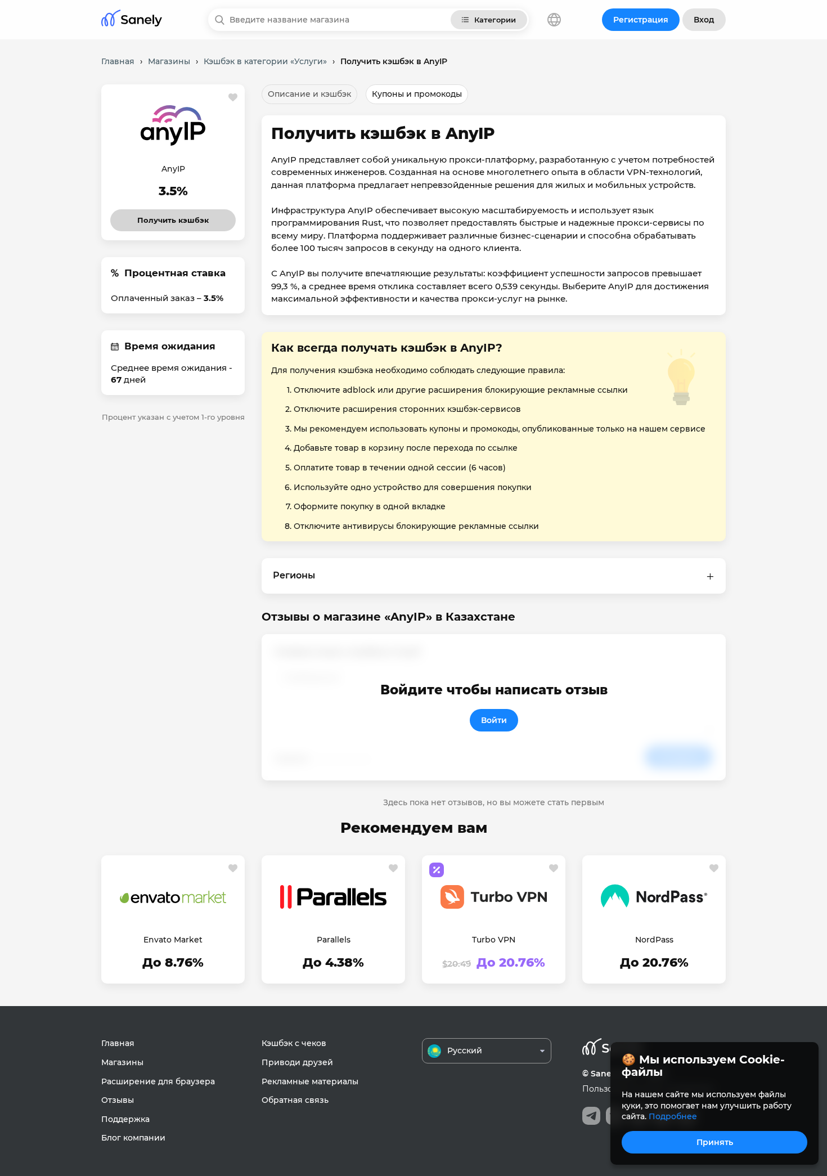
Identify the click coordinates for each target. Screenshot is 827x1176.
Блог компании (133, 1138)
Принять (714, 1142)
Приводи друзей (297, 1062)
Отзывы (117, 1100)
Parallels (333, 940)
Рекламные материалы (310, 1081)
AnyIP (173, 169)
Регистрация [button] (640, 20)
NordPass (654, 940)
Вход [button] (704, 20)
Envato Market (173, 940)
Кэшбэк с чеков (294, 1043)
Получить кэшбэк (173, 217)
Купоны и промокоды (417, 94)
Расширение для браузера (158, 1081)
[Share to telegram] (591, 1116)
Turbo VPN (493, 940)
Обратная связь (295, 1100)
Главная (117, 1043)
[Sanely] (131, 20)
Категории (495, 19)
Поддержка (125, 1119)
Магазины (122, 1062)
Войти (494, 720)
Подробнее (673, 1116)
